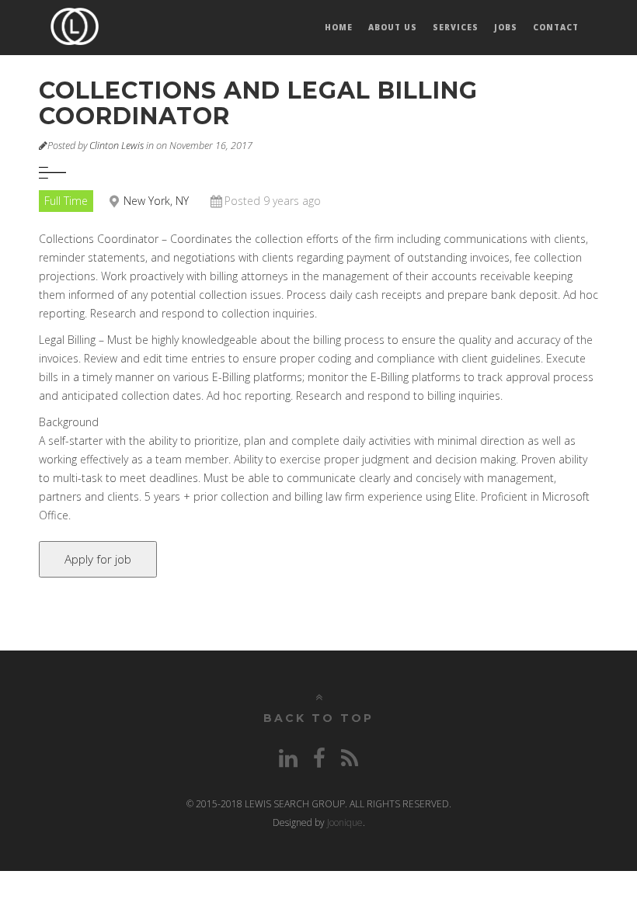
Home (339, 27)
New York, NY (156, 200)
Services (456, 27)
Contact (556, 27)
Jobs (505, 27)
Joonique (345, 822)
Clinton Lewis (116, 145)
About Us (392, 27)
